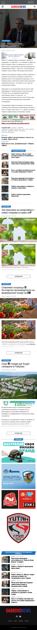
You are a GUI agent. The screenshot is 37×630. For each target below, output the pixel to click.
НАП (23, 129)
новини (4, 130)
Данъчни (18, 129)
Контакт (27, 621)
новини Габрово (13, 130)
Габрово (20, 127)
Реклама (21, 621)
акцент (14, 127)
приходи (22, 130)
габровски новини (8, 129)
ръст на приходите (8, 132)
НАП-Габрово (30, 129)
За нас (15, 621)
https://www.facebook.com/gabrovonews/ (16, 123)
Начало (10, 621)
